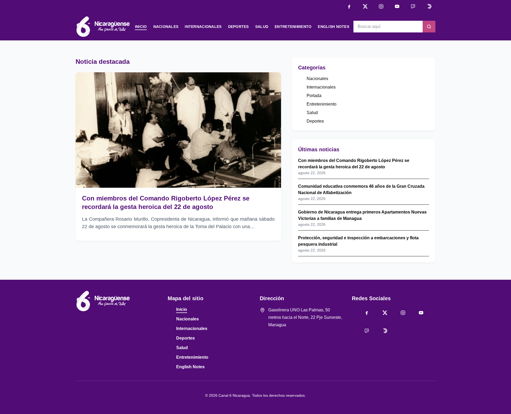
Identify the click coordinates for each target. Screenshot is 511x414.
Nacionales (166, 26)
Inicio (141, 26)
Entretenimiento (293, 26)
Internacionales (203, 26)
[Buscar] (429, 26)
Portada (314, 95)
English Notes (333, 26)
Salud (261, 26)
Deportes (238, 26)
